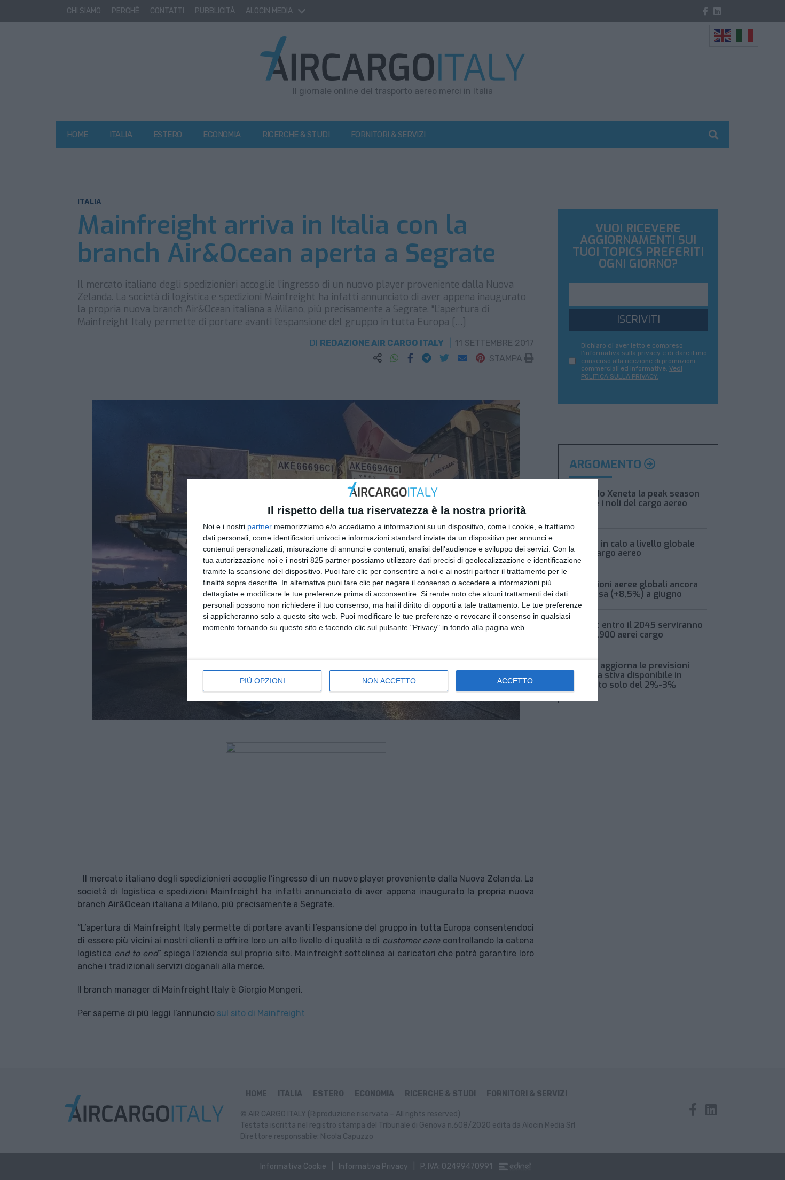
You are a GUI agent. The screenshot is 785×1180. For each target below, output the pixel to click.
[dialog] (392, 590)
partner (259, 526)
